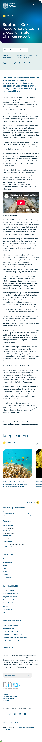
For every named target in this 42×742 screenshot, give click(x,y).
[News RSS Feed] (24, 63)
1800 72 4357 (7, 536)
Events (5, 568)
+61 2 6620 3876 (8, 541)
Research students (9, 603)
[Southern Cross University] (9, 6)
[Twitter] (14, 63)
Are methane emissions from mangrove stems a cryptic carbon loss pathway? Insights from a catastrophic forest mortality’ (21, 158)
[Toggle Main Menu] (38, 4)
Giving (5, 571)
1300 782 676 (7, 546)
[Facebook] (9, 63)
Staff (4, 612)
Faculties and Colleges (10, 625)
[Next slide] (37, 443)
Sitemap (6, 700)
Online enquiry (8, 525)
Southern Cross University (13, 723)
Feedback (6, 694)
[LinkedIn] (19, 63)
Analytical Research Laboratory (13, 641)
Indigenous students (10, 597)
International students (10, 593)
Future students (8, 590)
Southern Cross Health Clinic (13, 634)
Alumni (5, 606)
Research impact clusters (11, 631)
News (5, 565)
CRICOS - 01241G (22, 727)
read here (16, 412)
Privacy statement (9, 698)
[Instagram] (10, 713)
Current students (8, 600)
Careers (5, 574)
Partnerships (7, 609)
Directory (6, 559)
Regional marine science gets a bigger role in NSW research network (16, 485)
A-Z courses (7, 578)
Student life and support (11, 644)
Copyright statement (10, 696)
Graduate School (8, 628)
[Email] (29, 63)
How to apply (7, 562)
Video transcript (10, 215)
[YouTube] (24, 713)
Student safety (8, 647)
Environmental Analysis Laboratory (15, 637)
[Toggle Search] (33, 4)
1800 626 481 (7, 531)
